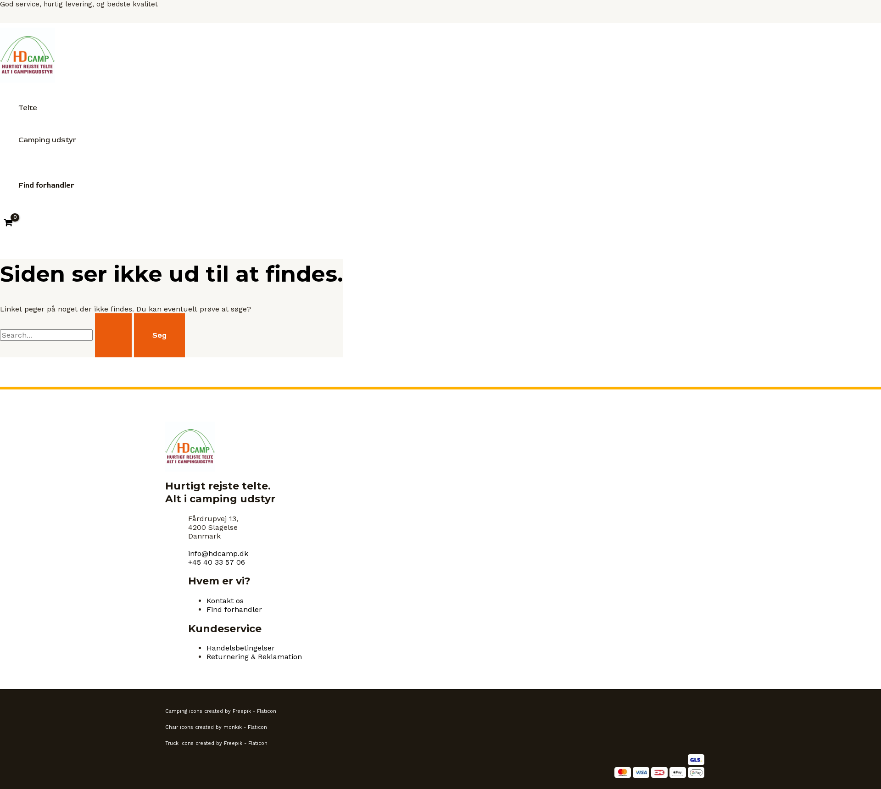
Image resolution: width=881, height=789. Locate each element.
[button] (46, 185)
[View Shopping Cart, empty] (8, 223)
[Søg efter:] (67, 335)
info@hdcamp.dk (218, 553)
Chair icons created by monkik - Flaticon (216, 727)
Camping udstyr (47, 139)
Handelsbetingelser (240, 648)
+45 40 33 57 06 (216, 562)
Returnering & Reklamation (254, 656)
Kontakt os (225, 600)
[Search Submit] (113, 335)
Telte (27, 107)
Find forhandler (234, 609)
